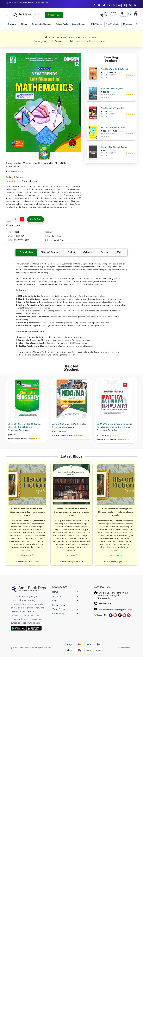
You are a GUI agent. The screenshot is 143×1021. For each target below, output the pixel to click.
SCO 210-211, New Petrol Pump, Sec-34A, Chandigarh (28, 3)
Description (26, 252)
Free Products (112, 24)
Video (120, 252)
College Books (62, 24)
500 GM (20, 236)
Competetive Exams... (41, 24)
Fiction (24, 24)
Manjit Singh (59, 240)
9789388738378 (21, 240)
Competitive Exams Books (18, 430)
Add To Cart (35, 219)
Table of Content (50, 252)
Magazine (127, 24)
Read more (26, 555)
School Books (78, 24)
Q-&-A (71, 252)
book (17, 232)
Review (105, 252)
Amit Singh (57, 236)
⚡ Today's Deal (54, 15)
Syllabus (88, 252)
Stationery (12, 24)
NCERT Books (95, 24)
